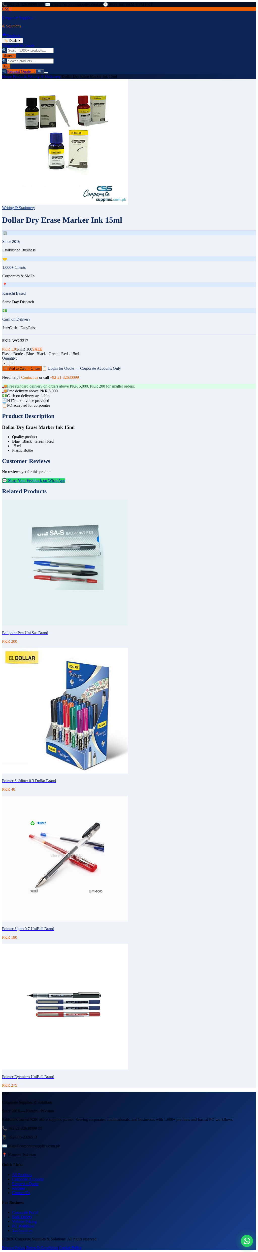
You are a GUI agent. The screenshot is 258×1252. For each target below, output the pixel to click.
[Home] (4, 35)
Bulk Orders (22, 1217)
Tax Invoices (22, 1230)
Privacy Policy (13, 1247)
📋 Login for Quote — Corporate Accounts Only (81, 368)
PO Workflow (23, 1226)
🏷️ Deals (12, 41)
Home (7, 76)
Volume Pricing (24, 1221)
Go (6, 66)
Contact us (29, 377)
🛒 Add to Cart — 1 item (22, 368)
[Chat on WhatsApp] (247, 1241)
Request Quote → (21, 71)
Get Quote (26, 45)
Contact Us (21, 1193)
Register (18, 1188)
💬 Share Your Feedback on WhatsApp (33, 480)
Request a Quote (25, 1184)
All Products (22, 1174)
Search (9, 56)
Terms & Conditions (42, 1247)
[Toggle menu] (46, 72)
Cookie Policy (70, 1247)
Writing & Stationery (44, 76)
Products (13, 35)
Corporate (10, 45)
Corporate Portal (25, 1212)
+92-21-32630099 (64, 377)
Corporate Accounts (28, 1179)
